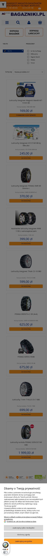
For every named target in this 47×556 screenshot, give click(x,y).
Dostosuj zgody (23, 534)
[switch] (5, 552)
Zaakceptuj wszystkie (23, 541)
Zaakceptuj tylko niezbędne (23, 528)
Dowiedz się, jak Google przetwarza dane (21, 521)
